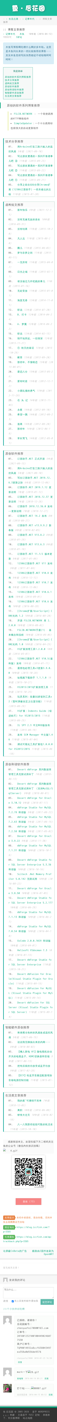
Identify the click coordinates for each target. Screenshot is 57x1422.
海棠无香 (22, 300)
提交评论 (47, 1302)
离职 (19, 1110)
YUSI (31, 1415)
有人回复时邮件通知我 (26, 1301)
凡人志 (21, 238)
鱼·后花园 (8, 1411)
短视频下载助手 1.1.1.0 (32, 677)
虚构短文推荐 (12, 83)
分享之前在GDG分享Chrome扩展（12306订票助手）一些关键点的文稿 (30, 189)
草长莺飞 (22, 438)
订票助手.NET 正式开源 (31, 458)
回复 (20, 1362)
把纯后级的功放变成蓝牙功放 (33, 1066)
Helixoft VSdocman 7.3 (32, 950)
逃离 (19, 424)
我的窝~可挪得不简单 (29, 1100)
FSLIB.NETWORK (23, 113)
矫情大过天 (23, 1115)
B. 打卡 (22, 314)
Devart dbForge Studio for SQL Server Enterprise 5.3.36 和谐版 (30, 864)
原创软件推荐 (12, 86)
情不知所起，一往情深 (30, 338)
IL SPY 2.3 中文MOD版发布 (33, 725)
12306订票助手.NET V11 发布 (35, 563)
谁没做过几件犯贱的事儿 (31, 281)
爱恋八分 (22, 371)
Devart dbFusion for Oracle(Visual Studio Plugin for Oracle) (31, 979)
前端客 (20, 1378)
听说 (19, 309)
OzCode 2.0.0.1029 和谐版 (34, 940)
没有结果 (22, 229)
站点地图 (27, 1418)
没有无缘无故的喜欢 (28, 219)
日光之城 (22, 271)
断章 (19, 357)
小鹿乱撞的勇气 (26, 390)
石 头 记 (22, 400)
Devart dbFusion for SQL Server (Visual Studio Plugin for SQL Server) (31, 1007)
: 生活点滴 (12, 19)
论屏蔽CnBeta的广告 (15, 1251)
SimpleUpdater (23, 123)
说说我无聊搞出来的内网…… (33, 1042)
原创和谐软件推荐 (14, 89)
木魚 (22, 34)
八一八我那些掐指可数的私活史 (35, 1124)
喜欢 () (29, 1201)
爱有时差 (22, 381)
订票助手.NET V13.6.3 (31, 544)
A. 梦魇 (22, 324)
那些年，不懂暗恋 (27, 362)
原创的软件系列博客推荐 (18, 76)
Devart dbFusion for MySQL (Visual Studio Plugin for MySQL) (31, 993)
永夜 (19, 409)
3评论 (19, 37)
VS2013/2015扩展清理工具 (32, 687)
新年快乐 (22, 210)
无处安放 (22, 290)
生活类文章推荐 (13, 96)
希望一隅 (22, 414)
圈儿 (19, 248)
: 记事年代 (28, 19)
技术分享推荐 (12, 80)
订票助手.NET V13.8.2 (31, 535)
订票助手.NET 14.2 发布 (32, 515)
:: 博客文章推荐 (14, 29)
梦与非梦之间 (25, 252)
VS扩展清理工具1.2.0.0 (31, 649)
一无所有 (22, 262)
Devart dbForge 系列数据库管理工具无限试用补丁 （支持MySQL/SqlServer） (31, 788)
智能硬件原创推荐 (14, 92)
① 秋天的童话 (25, 348)
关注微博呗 (14, 1418)
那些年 (21, 428)
